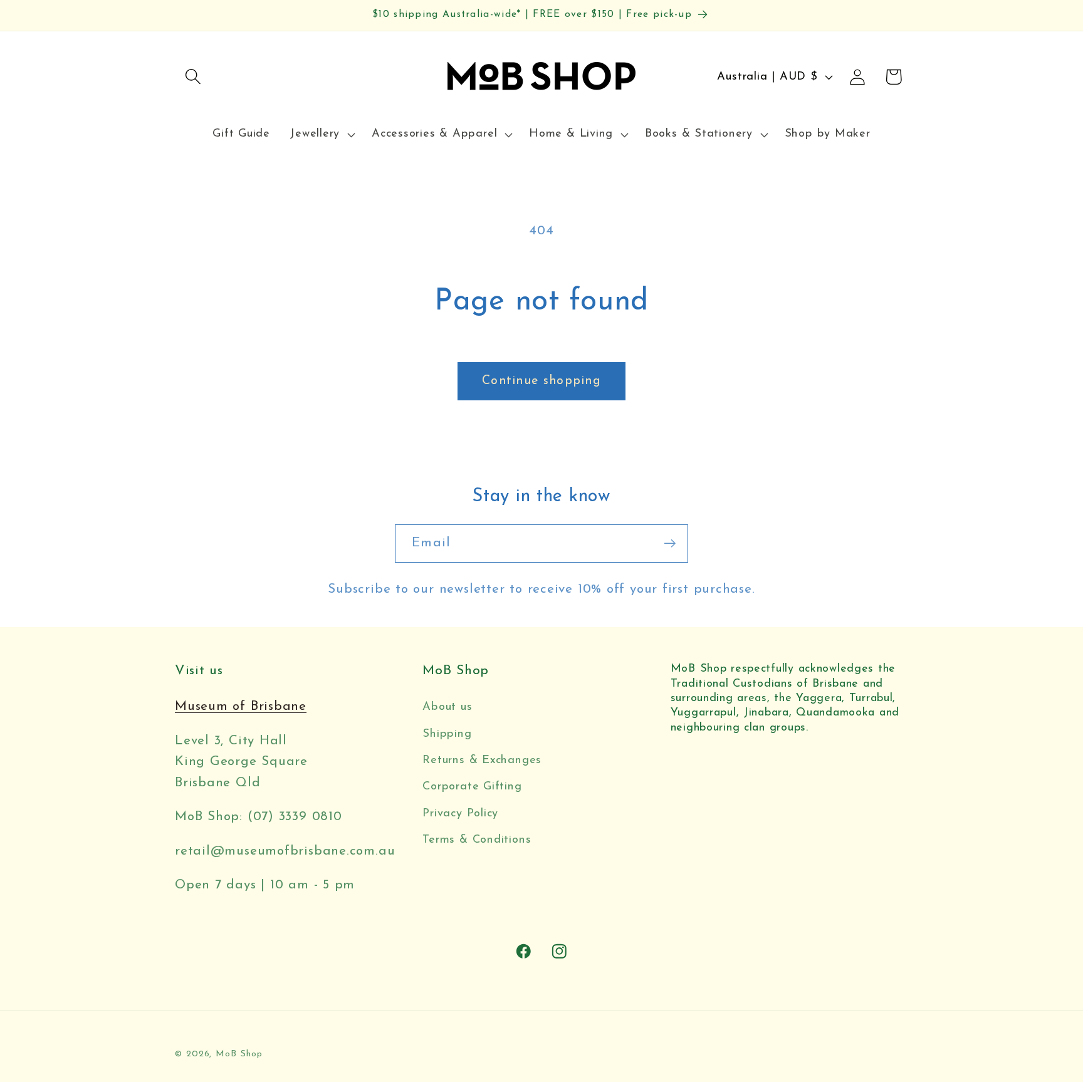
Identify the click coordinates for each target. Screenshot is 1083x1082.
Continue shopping (541, 381)
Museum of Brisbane (240, 706)
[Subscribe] (670, 543)
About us (447, 707)
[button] (193, 77)
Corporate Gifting (471, 787)
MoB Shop (239, 1054)
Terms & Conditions (476, 840)
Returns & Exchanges (482, 760)
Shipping (446, 734)
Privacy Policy (460, 813)
